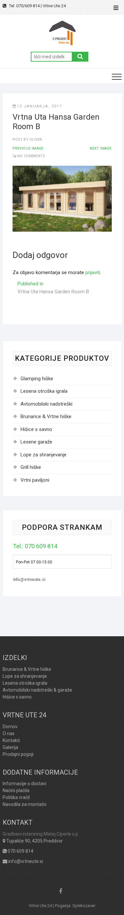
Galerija (10, 747)
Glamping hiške (37, 379)
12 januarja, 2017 (39, 106)
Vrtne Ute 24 (40, 905)
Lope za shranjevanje (43, 455)
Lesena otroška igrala (44, 391)
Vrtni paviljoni (35, 480)
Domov (10, 726)
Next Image (101, 148)
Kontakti (11, 740)
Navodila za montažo (25, 804)
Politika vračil (16, 797)
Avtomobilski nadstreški (46, 404)
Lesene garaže (36, 442)
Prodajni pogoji (18, 754)
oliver (35, 139)
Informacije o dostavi (24, 783)
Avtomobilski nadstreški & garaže (37, 690)
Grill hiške (31, 467)
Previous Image (28, 148)
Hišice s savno (36, 429)
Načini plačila (16, 790)
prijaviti (92, 272)
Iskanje (80, 57)
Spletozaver (83, 905)
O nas (9, 733)
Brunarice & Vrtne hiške (46, 416)
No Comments (31, 156)
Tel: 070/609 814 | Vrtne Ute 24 (37, 5)
